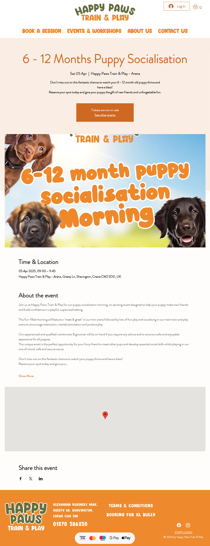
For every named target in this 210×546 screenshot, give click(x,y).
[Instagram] (188, 525)
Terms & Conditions (131, 505)
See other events (105, 115)
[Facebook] (179, 525)
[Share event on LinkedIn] (41, 478)
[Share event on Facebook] (21, 478)
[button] (198, 6)
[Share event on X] (31, 478)
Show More (26, 376)
